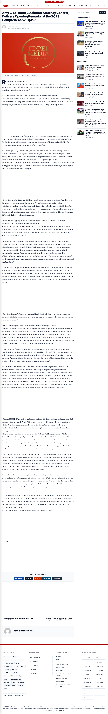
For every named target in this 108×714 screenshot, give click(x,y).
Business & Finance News (58, 5)
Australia (15, 656)
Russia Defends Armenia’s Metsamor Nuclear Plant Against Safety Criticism (94, 85)
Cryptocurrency (8, 666)
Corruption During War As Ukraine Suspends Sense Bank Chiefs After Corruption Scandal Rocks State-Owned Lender (95, 24)
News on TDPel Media (62, 678)
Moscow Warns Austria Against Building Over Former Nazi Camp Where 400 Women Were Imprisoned (94, 43)
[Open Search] (106, 2)
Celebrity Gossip (8, 663)
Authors (58, 659)
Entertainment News (71, 5)
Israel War (6, 672)
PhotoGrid (87, 666)
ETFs (16, 666)
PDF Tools (87, 657)
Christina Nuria (13, 26)
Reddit (38, 578)
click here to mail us (58, 710)
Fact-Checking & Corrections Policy (66, 673)
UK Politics (21, 682)
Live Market (88, 686)
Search (102, 12)
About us (58, 656)
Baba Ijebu (6, 660)
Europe (22, 666)
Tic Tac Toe (100, 670)
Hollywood (6, 669)
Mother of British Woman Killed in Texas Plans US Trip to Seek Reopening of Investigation (94, 67)
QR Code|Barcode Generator (99, 661)
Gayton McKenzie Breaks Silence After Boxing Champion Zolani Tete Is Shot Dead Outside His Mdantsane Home (95, 133)
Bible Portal (100, 682)
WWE (5, 688)
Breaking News (32, 5)
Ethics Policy (59, 670)
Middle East (15, 672)
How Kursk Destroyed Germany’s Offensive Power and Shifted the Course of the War (94, 76)
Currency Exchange (100, 694)
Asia (9, 656)
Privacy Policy (60, 681)
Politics (48, 5)
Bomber (88, 674)
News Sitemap (19, 695)
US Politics (7, 685)
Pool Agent (19, 676)
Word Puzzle (100, 666)
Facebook (19, 578)
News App (58, 675)
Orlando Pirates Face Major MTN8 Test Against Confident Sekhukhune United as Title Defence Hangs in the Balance (95, 111)
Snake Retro (88, 670)
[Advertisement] (38, 115)
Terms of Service (60, 687)
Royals (5, 679)
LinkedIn (47, 578)
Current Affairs (41, 5)
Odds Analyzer (87, 697)
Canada (21, 660)
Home (10, 5)
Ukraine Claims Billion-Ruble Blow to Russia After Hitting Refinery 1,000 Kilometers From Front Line (95, 94)
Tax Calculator (99, 690)
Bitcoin (14, 660)
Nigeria (6, 676)
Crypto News (89, 5)
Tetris (99, 678)
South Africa (7, 682)
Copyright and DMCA (62, 664)
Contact (58, 662)
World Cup (20, 685)
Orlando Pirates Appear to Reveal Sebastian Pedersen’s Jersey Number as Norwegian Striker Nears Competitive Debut (95, 122)
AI (4, 656)
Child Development (87, 694)
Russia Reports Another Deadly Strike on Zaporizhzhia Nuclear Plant (94, 53)
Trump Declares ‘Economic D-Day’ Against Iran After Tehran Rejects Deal (95, 33)
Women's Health (100, 686)
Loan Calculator (88, 690)
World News (82, 5)
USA (13, 685)
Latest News (16, 5)
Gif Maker (87, 661)
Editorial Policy (60, 667)
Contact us (24, 5)
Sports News (97, 5)
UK (14, 682)
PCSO (12, 676)
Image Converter (100, 657)
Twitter (29, 578)
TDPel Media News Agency (54, 1)
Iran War (14, 669)
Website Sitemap (8, 695)
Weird (5, 5)
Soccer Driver (87, 682)
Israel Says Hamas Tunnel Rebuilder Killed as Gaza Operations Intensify (95, 102)
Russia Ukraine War (15, 679)
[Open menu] (2, 2)
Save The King (87, 678)
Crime (17, 663)
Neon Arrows (99, 674)
